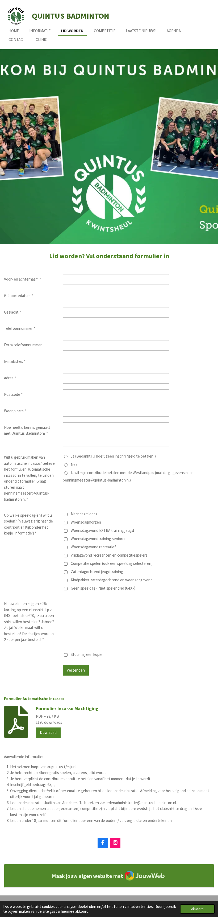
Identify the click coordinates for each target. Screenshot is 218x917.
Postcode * (13, 394)
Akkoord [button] (197, 909)
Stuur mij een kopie (86, 654)
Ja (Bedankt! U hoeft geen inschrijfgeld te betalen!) (113, 456)
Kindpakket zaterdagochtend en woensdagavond (112, 579)
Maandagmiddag (84, 513)
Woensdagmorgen (86, 522)
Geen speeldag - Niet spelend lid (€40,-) (103, 588)
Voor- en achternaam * (22, 279)
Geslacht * (12, 312)
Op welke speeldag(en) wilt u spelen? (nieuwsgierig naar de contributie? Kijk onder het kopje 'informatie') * (28, 524)
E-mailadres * (15, 361)
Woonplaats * (15, 410)
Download (48, 732)
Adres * (10, 377)
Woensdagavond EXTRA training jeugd (102, 530)
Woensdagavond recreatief (93, 546)
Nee (74, 464)
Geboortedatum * (18, 295)
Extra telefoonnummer (23, 344)
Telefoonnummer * (19, 328)
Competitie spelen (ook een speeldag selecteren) (112, 563)
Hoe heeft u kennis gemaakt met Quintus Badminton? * (27, 430)
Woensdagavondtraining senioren (99, 538)
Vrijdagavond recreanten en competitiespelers (109, 555)
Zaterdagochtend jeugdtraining (97, 571)
